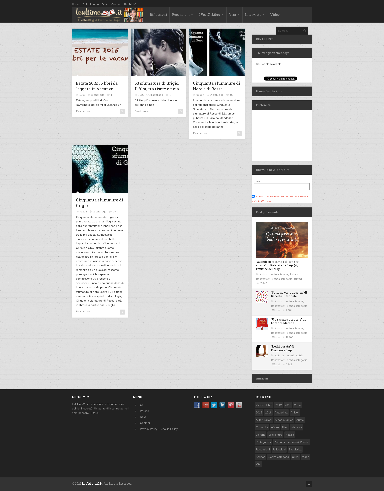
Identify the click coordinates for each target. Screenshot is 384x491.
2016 (268, 412)
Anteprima (281, 412)
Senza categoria (282, 279)
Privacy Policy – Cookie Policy (159, 428)
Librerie (260, 434)
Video (275, 14)
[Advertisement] (277, 135)
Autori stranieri (285, 355)
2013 (288, 405)
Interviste (253, 14)
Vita (232, 14)
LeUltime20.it (92, 483)
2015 (259, 412)
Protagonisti (263, 442)
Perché (94, 4)
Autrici (294, 274)
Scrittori (260, 456)
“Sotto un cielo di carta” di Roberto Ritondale (289, 294)
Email (257, 181)
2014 (297, 405)
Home (76, 4)
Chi (85, 4)
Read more (83, 111)
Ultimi (298, 279)
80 (231, 95)
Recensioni (181, 14)
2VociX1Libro (209, 14)
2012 (278, 405)
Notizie (289, 434)
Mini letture (275, 434)
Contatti (116, 4)
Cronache (262, 427)
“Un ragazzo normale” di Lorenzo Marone (288, 321)
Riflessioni (158, 14)
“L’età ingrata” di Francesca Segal (282, 348)
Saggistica (295, 449)
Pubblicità (130, 4)
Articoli (265, 274)
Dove (105, 4)
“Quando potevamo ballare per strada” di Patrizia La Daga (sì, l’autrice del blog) (277, 265)
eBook (275, 427)
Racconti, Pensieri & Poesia (291, 442)
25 (114, 211)
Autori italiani (279, 274)
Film (285, 427)
